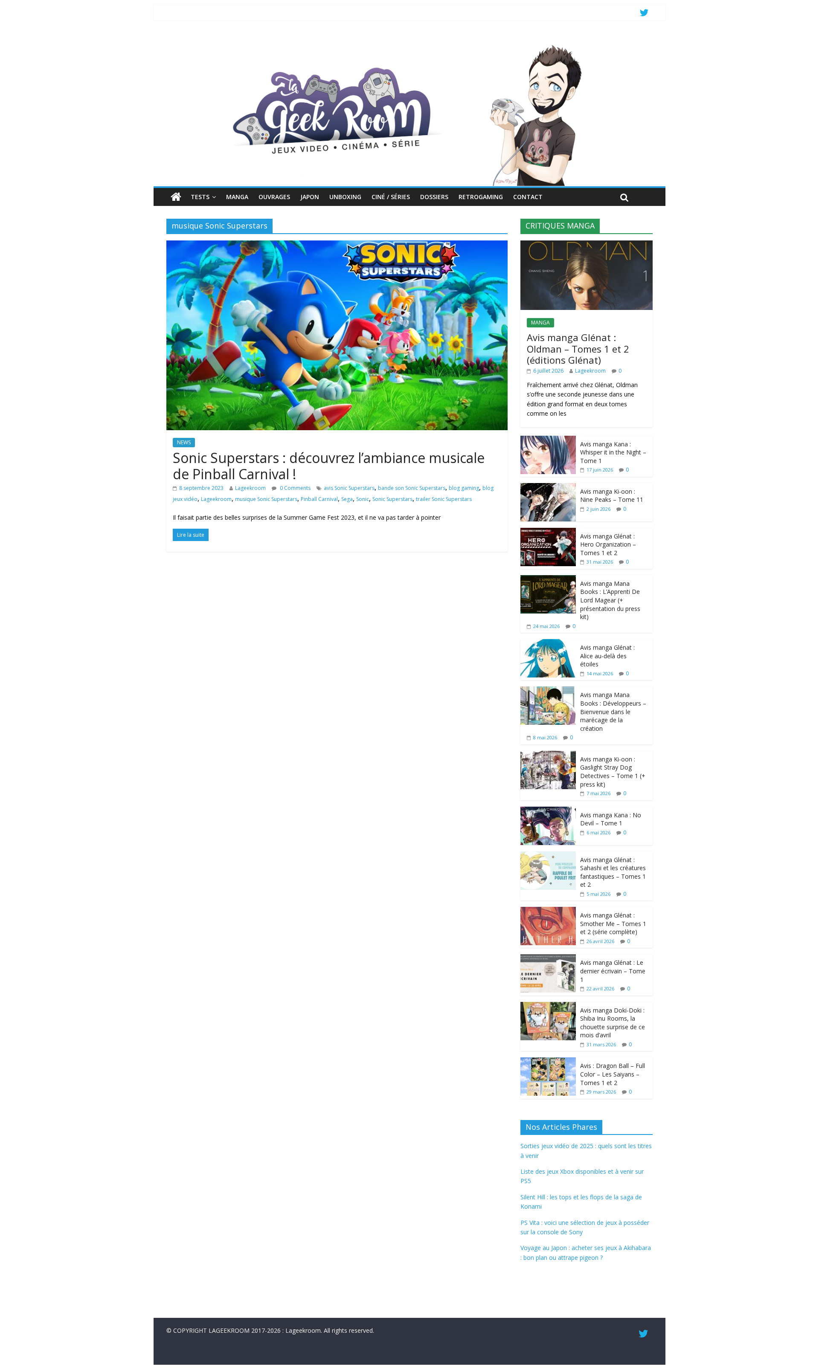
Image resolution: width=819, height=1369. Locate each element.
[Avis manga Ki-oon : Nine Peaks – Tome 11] (548, 487)
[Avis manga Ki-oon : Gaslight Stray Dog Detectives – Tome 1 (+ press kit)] (548, 755)
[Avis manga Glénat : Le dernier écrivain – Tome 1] (548, 959)
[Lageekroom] (409, 44)
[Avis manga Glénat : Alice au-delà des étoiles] (548, 644)
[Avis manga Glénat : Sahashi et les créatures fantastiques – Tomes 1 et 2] (548, 856)
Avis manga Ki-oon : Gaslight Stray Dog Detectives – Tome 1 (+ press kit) (612, 771)
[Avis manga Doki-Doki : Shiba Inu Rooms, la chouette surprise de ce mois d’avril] (548, 1006)
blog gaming (464, 488)
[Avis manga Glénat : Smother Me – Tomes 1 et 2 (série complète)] (548, 911)
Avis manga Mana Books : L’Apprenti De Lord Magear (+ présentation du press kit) (610, 600)
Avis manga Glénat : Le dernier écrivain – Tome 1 (612, 970)
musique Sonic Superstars (266, 499)
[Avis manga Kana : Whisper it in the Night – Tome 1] (548, 440)
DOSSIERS (434, 197)
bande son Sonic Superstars (411, 488)
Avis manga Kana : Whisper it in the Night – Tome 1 (613, 452)
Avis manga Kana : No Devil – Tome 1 (610, 819)
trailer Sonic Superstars (444, 499)
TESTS (200, 197)
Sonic (362, 499)
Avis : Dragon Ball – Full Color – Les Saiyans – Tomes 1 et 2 (612, 1074)
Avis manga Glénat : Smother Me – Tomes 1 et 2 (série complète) (613, 923)
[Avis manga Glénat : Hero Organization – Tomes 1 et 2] (548, 532)
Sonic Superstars (392, 499)
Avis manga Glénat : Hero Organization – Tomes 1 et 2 (608, 544)
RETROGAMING (481, 197)
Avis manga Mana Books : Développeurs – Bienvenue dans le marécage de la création (613, 711)
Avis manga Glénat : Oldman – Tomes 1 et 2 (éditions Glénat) (578, 348)
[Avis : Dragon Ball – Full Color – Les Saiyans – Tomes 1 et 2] (548, 1062)
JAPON (309, 197)
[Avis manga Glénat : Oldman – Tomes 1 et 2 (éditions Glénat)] (586, 245)
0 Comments (295, 488)
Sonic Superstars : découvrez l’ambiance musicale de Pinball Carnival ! (329, 466)
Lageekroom (250, 488)
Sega (347, 499)
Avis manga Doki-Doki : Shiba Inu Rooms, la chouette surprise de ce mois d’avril (612, 1022)
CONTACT (528, 197)
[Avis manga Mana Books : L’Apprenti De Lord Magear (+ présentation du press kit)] (548, 580)
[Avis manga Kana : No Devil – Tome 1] (548, 811)
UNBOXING (345, 197)
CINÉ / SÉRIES (391, 197)
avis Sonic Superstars (349, 488)
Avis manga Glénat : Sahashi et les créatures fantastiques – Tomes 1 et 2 (613, 872)
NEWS (184, 442)
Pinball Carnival (319, 499)
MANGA (237, 197)
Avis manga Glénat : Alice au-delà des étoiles (607, 655)
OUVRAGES (274, 197)
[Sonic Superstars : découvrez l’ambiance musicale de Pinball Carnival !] (337, 245)
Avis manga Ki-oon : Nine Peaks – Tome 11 (611, 495)
